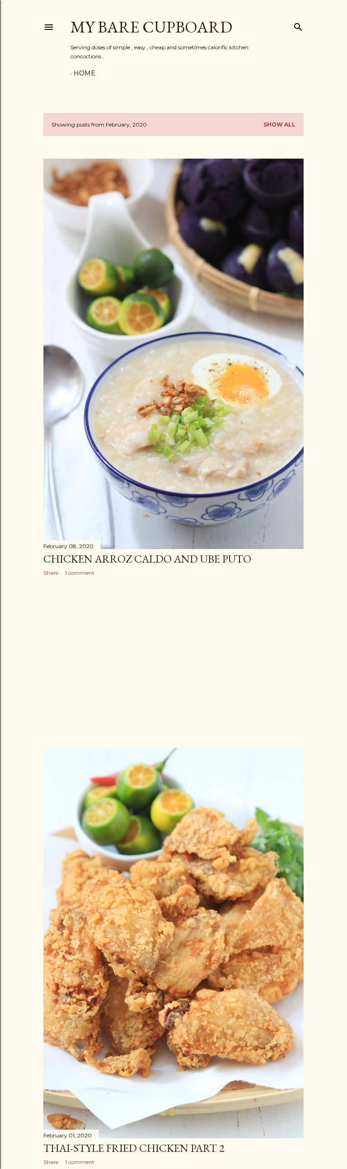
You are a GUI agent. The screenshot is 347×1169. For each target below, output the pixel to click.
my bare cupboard (151, 27)
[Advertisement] (173, 662)
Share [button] (50, 572)
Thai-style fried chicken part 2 (134, 1148)
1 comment (79, 572)
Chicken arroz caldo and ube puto (147, 559)
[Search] (298, 25)
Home (84, 73)
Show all (279, 124)
